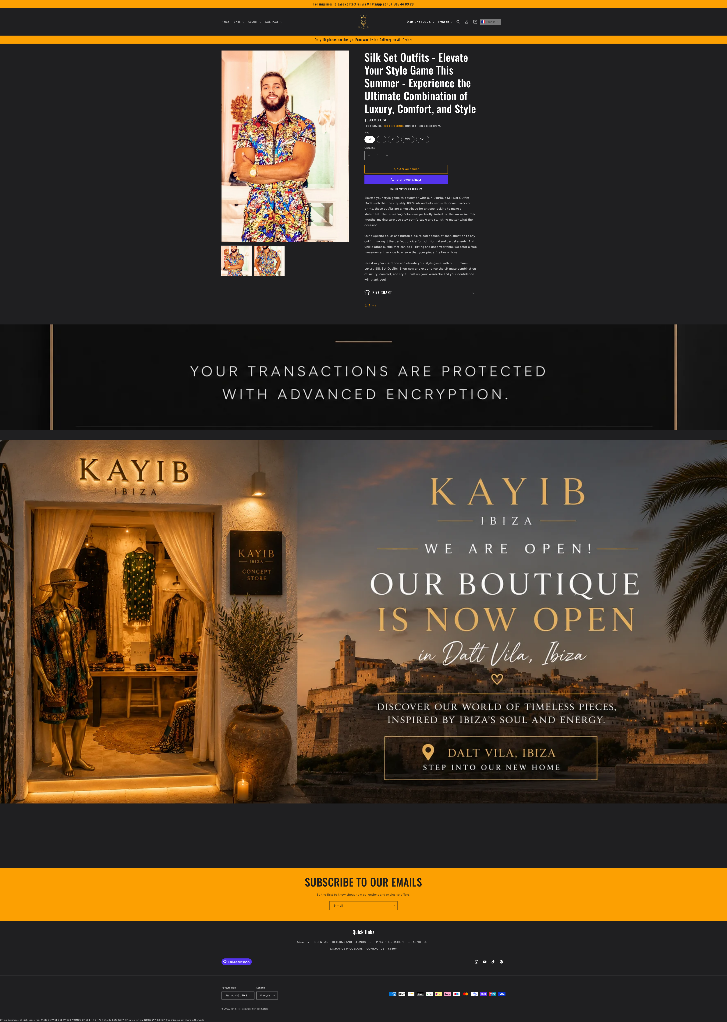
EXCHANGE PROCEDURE (346, 948)
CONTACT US (376, 948)
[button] (239, 22)
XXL (407, 139)
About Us (303, 942)
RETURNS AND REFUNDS (349, 942)
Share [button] (372, 305)
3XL (422, 139)
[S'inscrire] (393, 905)
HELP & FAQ (320, 942)
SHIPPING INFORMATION (387, 942)
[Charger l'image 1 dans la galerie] (237, 261)
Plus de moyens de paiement (406, 188)
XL (393, 139)
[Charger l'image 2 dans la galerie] (269, 261)
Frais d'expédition (393, 125)
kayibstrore (237, 1009)
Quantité (369, 147)
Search (392, 948)
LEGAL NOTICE (417, 942)
